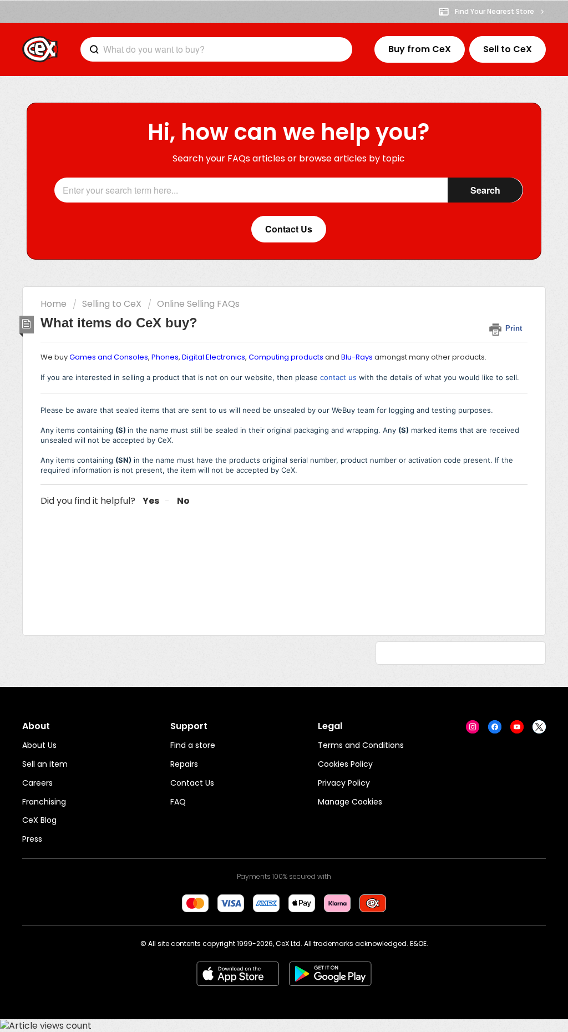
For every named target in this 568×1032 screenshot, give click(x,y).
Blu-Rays (357, 357)
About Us (39, 745)
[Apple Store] (237, 974)
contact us (338, 377)
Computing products (285, 357)
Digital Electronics (213, 357)
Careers (37, 782)
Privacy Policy (344, 782)
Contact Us (192, 782)
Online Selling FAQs (198, 303)
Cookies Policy (345, 764)
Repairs (184, 764)
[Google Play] (330, 974)
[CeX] (40, 49)
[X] (539, 726)
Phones (165, 357)
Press (32, 838)
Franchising (44, 801)
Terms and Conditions (361, 745)
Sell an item (45, 764)
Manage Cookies (350, 801)
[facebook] (494, 726)
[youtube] (517, 726)
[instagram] (472, 726)
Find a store (192, 745)
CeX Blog (39, 820)
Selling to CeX (111, 303)
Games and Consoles (108, 357)
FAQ (178, 801)
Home (53, 303)
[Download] (263, 378)
